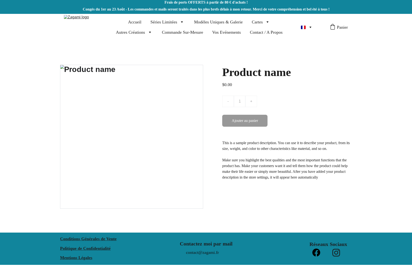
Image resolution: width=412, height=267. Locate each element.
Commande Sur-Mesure (182, 32)
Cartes (257, 22)
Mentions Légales (76, 257)
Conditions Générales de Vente (88, 238)
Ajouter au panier (245, 121)
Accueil (134, 22)
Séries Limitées (163, 22)
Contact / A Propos (266, 32)
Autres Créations (130, 32)
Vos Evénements (226, 32)
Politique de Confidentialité (85, 248)
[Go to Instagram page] (336, 252)
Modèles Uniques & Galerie (218, 22)
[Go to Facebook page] (316, 252)
